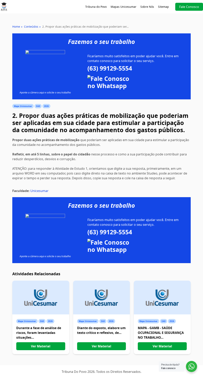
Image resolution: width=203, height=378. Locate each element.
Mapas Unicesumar (123, 7)
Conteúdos (31, 26)
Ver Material (40, 346)
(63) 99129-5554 (109, 68)
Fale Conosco (189, 7)
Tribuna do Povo (96, 7)
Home (16, 26)
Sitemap (163, 7)
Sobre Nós (147, 7)
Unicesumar (39, 191)
